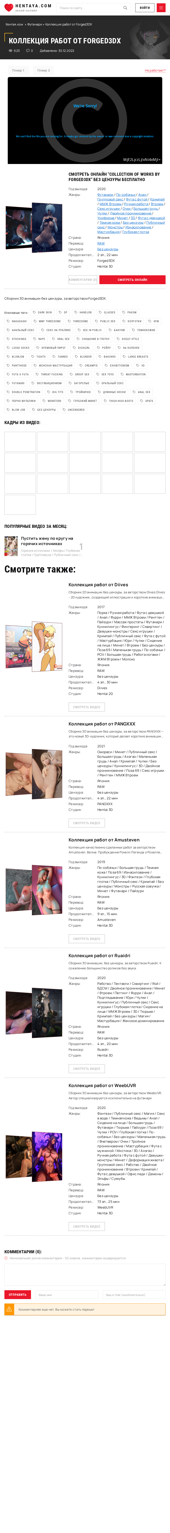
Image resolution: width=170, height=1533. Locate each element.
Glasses (109, 312)
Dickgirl (84, 347)
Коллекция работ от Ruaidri (99, 955)
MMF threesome (50, 321)
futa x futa (20, 374)
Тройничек (83, 392)
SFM (156, 321)
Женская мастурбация (56, 365)
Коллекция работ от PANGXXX (102, 724)
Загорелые (81, 383)
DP (66, 312)
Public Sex (108, 321)
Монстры (115, 227)
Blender (86, 356)
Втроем (157, 204)
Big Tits (57, 392)
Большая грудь (145, 208)
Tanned (63, 356)
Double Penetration (26, 392)
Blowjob (18, 356)
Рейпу (106, 347)
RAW (101, 243)
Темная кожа (110, 222)
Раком (132, 312)
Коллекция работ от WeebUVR (102, 1085)
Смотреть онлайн (132, 280)
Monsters (54, 401)
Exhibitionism (119, 365)
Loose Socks (20, 347)
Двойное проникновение (131, 213)
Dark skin (45, 312)
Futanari (18, 383)
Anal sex (144, 392)
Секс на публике (58, 330)
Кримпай (157, 199)
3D (133, 218)
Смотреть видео (86, 707)
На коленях (131, 347)
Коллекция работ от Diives (98, 585)
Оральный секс (113, 383)
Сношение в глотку (96, 339)
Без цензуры (107, 179)
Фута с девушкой (151, 218)
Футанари (35, 24)
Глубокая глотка (135, 231)
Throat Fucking (52, 374)
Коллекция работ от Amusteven (104, 840)
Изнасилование (139, 227)
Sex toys (108, 374)
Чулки (102, 213)
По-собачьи (126, 194)
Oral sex (63, 339)
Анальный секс (23, 330)
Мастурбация (108, 231)
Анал (142, 194)
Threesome (80, 321)
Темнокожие (146, 330)
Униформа (106, 218)
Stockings (19, 339)
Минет (123, 218)
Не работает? (155, 70)
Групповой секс (110, 199)
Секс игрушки (109, 208)
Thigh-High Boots (121, 401)
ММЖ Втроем (111, 204)
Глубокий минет (85, 401)
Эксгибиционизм (49, 383)
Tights (41, 356)
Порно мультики (24, 401)
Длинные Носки (114, 392)
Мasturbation (136, 374)
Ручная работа (136, 204)
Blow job (18, 409)
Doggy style (130, 339)
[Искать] (125, 7)
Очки (127, 208)
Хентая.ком (14, 24)
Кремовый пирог (54, 347)
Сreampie (91, 365)
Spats (149, 401)
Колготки (134, 321)
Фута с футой (137, 199)
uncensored (76, 409)
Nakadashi (19, 321)
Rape (42, 339)
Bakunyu (110, 356)
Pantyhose (19, 365)
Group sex (82, 374)
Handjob (86, 312)
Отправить (18, 1294)
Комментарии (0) (83, 280)
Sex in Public (92, 330)
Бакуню (119, 330)
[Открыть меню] (161, 7)
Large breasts (138, 356)
